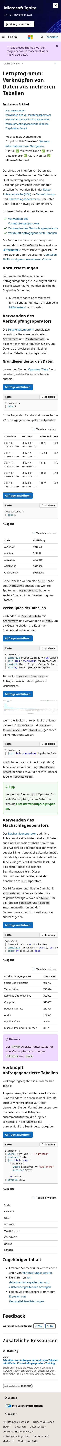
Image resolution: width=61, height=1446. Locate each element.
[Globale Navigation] (3, 37)
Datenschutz (37, 1426)
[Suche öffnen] (41, 37)
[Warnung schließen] (55, 5)
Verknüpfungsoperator (37, 1273)
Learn (6, 63)
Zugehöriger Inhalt (16, 128)
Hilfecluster (16, 307)
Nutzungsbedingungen (16, 1436)
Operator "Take (38, 369)
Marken (7, 1441)
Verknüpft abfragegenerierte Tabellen (27, 123)
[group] (30, 461)
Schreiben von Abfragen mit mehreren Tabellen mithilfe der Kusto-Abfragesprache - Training (30, 1362)
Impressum (40, 1436)
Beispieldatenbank (19, 329)
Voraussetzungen (15, 110)
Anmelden (52, 36)
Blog (5, 1426)
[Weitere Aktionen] (55, 63)
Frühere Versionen (43, 1421)
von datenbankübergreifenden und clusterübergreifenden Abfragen (30, 1282)
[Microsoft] (30, 37)
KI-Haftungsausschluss (16, 1421)
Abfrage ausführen (17, 387)
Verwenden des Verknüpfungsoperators (28, 114)
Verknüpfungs (45, 194)
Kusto (17, 63)
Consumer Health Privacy (17, 1431)
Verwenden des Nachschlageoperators (27, 119)
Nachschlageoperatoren (24, 199)
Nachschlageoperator (22, 833)
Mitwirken (20, 1426)
